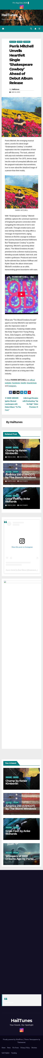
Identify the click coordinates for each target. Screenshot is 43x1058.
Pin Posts (15, 1047)
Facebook (16, 383)
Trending (27, 41)
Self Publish (5, 1053)
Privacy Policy (25, 1047)
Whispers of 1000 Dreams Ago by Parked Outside (20, 858)
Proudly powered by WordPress (13, 1039)
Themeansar (21, 1042)
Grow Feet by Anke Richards (17, 500)
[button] (31, 29)
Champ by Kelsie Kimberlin (16, 452)
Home (3, 1047)
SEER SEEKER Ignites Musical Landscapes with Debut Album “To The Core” (13, 404)
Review (19, 41)
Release (12, 41)
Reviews (34, 1047)
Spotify (23, 383)
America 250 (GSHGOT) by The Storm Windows (20, 476)
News (9, 1047)
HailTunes (9, 15)
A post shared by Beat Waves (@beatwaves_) (22, 570)
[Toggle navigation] (39, 29)
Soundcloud (31, 383)
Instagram (12, 386)
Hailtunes (15, 89)
